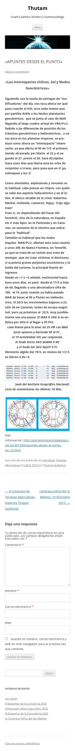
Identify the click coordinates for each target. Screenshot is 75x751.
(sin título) (11, 699)
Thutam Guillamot (54, 465)
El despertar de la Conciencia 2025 (26, 703)
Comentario (14, 545)
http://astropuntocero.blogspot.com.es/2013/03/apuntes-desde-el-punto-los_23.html (37, 445)
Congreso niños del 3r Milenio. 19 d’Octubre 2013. (54, 497)
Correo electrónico (19, 607)
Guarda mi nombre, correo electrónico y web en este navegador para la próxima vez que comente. (35, 644)
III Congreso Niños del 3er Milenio (26, 718)
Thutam (38, 8)
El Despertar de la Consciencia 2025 (26, 713)
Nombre (12, 591)
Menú (37, 27)
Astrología (48, 460)
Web (8, 623)
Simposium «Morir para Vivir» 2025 (26, 708)
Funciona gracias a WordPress (22, 743)
